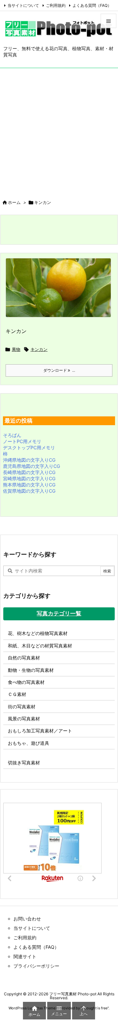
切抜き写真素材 (24, 762)
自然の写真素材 (24, 657)
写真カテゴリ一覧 (59, 613)
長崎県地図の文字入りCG (29, 472)
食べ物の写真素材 (26, 682)
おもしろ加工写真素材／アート (40, 730)
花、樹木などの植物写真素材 (38, 633)
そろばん (12, 435)
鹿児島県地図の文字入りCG (31, 466)
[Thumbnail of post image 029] (61, 292)
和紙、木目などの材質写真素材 (40, 645)
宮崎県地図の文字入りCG (29, 478)
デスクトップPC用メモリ (29, 447)
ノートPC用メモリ (22, 441)
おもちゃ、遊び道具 (28, 743)
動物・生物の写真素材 (31, 670)
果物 (16, 349)
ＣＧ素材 (17, 694)
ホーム (14, 202)
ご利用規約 (56, 5)
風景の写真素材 (24, 718)
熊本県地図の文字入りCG (29, 484)
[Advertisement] (59, 130)
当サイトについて (23, 5)
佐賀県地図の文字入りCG (29, 491)
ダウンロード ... (59, 370)
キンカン (16, 331)
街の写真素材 (21, 706)
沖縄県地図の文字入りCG (29, 460)
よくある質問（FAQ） (91, 5)
